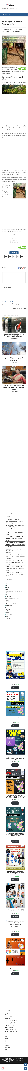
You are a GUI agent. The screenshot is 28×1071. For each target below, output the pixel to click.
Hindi (7, 593)
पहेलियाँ (7, 611)
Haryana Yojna (9, 1024)
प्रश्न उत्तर (8, 616)
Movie (7, 602)
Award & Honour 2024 (12, 582)
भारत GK (7, 1040)
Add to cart (15, 687)
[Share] (25, 1068)
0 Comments (16, 31)
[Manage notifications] (3, 1068)
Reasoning (9, 605)
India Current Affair (10, 1026)
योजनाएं (6, 1042)
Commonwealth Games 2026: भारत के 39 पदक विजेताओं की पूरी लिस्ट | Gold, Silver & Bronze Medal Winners (15, 527)
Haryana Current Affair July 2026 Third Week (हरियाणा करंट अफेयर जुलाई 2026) (14, 574)
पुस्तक (7, 613)
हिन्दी (6, 1049)
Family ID (7, 1018)
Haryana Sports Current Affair (14, 591)
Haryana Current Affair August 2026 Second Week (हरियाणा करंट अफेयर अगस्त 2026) (15, 556)
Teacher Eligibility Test (11, 1031)
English (8, 587)
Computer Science (11, 584)
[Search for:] (9, 14)
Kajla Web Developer (9, 1061)
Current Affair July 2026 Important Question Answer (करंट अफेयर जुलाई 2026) (15, 532)
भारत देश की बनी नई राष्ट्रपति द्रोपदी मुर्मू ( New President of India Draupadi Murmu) (14, 387)
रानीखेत (3, 84)
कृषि (6, 1036)
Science (8, 607)
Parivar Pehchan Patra (11, 1029)
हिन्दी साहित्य (8, 618)
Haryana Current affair (11, 1020)
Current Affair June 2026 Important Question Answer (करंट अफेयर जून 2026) (15, 538)
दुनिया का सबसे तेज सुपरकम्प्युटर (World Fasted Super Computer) (14, 335)
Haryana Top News (10, 1022)
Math (7, 600)
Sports (8, 609)
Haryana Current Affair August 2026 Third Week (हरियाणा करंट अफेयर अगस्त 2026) (14, 550)
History (8, 595)
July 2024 (8, 596)
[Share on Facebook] (6, 256)
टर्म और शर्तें (17, 1060)
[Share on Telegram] (22, 256)
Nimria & (6, 1060)
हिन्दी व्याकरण (7, 1051)
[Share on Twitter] (10, 256)
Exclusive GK (7, 29)
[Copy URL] (18, 256)
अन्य (6, 1035)
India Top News (9, 1027)
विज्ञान (6, 1044)
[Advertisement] (14, 110)
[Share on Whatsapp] (14, 256)
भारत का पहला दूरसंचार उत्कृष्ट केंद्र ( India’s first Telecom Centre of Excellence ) (14, 358)
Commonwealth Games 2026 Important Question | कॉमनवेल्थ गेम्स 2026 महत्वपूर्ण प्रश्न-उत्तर (14, 521)
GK (7, 589)
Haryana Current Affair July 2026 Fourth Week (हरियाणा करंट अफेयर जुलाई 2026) (14, 568)
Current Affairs (10, 585)
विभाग (10, 68)
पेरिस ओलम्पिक (9, 614)
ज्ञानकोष (6, 1038)
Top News (7, 1033)
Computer (7, 1013)
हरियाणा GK (7, 1047)
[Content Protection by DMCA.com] (22, 68)
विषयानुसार (7, 1045)
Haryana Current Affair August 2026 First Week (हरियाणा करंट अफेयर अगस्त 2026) (14, 562)
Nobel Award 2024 (11, 604)
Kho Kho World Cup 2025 (12, 598)
